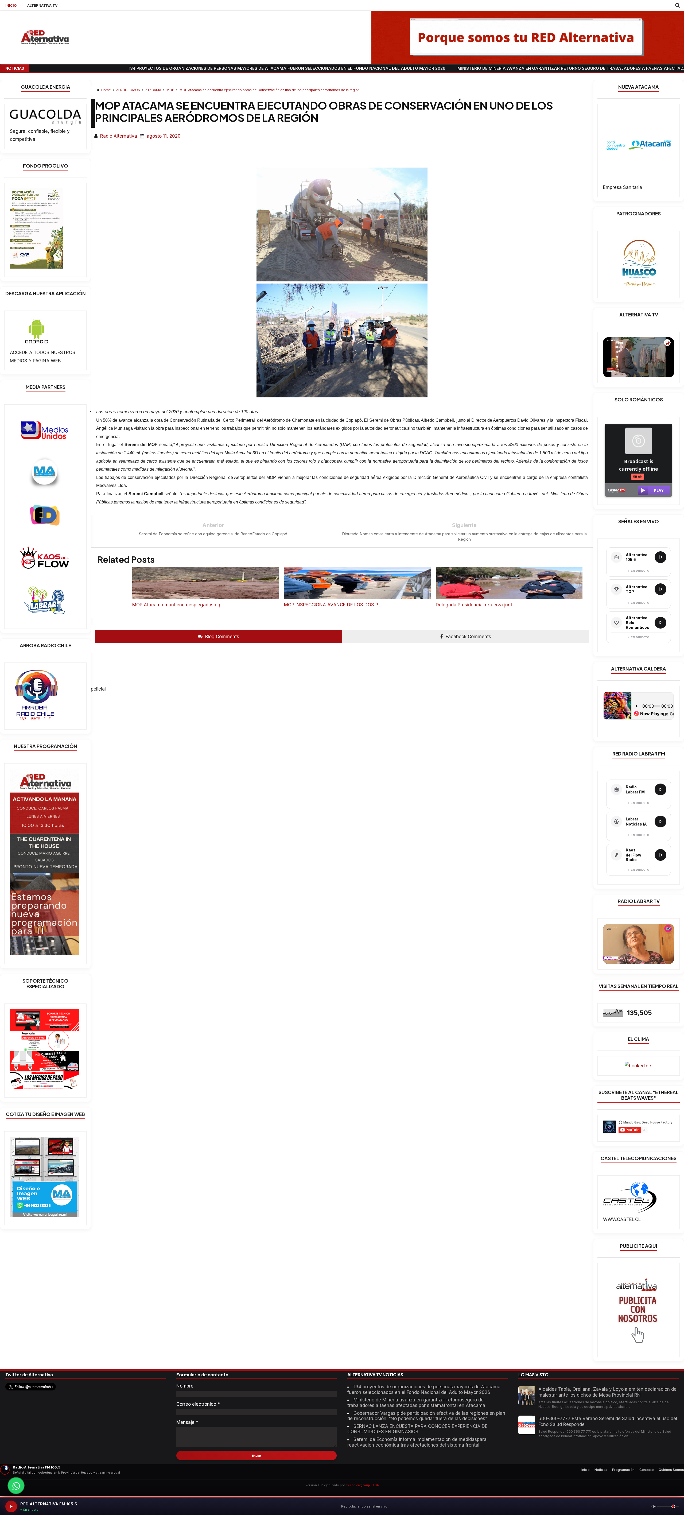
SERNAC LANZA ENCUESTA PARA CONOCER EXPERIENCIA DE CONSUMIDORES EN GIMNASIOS (417, 1429)
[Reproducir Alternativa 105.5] (660, 557)
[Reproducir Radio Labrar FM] (660, 789)
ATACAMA (153, 90)
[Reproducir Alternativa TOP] (660, 589)
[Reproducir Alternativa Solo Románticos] (660, 623)
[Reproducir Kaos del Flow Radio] (660, 855)
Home (106, 90)
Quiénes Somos (671, 1470)
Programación (623, 1470)
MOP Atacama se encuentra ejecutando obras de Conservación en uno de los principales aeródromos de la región (270, 90)
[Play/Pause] (11, 1506)
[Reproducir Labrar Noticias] (660, 821)
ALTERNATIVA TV (42, 5)
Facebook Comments (467, 636)
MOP (170, 90)
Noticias (600, 1470)
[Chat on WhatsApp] (16, 1486)
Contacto (646, 1470)
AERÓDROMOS (128, 90)
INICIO (11, 5)
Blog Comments (221, 636)
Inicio (585, 1470)
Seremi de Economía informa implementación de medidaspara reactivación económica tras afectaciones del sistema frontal (417, 1442)
